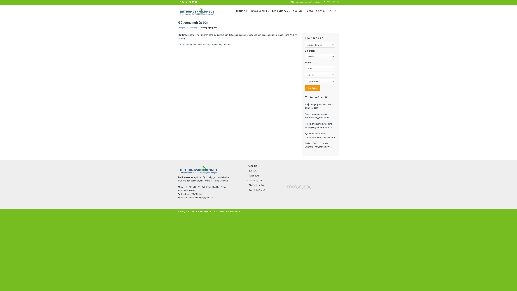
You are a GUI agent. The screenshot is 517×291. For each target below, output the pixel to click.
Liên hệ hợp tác (255, 180)
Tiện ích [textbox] (310, 75)
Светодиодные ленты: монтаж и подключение (317, 116)
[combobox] (320, 45)
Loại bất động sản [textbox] (315, 45)
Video (310, 11)
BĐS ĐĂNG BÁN (280, 11)
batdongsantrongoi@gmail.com (200, 197)
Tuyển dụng (254, 176)
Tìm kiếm (312, 88)
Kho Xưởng (193, 28)
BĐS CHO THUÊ (259, 11)
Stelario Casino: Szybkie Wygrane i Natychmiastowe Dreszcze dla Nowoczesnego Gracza (319, 145)
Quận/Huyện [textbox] (312, 81)
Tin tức (320, 11)
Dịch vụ (297, 11)
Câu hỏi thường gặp (257, 190)
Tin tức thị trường (256, 185)
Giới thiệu (253, 171)
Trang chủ (242, 11)
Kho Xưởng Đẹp (233, 211)
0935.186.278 (196, 194)
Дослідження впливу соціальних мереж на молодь (320, 135)
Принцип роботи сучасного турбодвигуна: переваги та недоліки (318, 126)
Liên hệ (332, 11)
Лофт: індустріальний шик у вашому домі (319, 106)
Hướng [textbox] (310, 68)
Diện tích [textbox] (311, 57)
